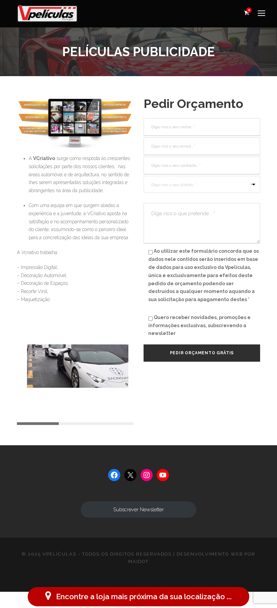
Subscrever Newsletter (138, 509)
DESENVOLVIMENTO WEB (210, 554)
